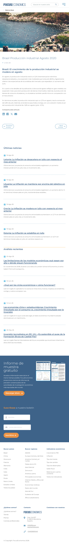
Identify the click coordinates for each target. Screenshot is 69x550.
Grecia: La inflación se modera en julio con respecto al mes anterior (33, 209)
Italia (5, 472)
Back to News (9, 10)
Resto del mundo (31, 488)
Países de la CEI (30, 464)
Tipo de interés (52, 459)
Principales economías (33, 477)
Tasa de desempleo (54, 465)
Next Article (60, 126)
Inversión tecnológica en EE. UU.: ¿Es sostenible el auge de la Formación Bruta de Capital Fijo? (34, 335)
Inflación (50, 456)
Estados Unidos (9, 484)
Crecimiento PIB (52, 453)
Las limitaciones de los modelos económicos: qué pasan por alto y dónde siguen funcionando (34, 261)
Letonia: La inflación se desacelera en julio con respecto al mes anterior (33, 160)
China (6, 456)
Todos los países (9, 488)
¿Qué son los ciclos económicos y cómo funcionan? (29, 285)
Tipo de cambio (52, 462)
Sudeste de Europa (32, 494)
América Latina (30, 473)
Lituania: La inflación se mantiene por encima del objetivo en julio (34, 185)
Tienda (6, 514)
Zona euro (7, 459)
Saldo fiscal (51, 469)
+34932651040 (32, 531)
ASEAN (27, 453)
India (5, 469)
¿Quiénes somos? (10, 511)
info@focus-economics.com (33, 526)
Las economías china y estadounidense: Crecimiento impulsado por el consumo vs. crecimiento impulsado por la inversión (34, 309)
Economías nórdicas (32, 485)
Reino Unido (8, 481)
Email (6, 423)
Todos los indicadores (54, 477)
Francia (6, 462)
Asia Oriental (29, 467)
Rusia (6, 478)
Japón (6, 475)
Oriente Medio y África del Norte (34, 481)
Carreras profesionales (11, 521)
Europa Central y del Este (34, 456)
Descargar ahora (13, 393)
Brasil (5, 453)
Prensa (6, 518)
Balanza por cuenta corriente (53, 473)
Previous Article (9, 126)
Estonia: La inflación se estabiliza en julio (24, 233)
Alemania (7, 465)
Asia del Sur (29, 491)
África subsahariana (32, 498)
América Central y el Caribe (32, 460)
